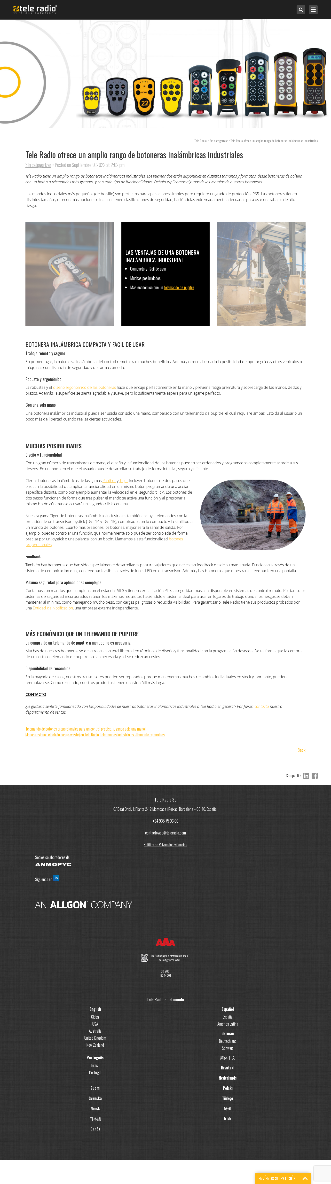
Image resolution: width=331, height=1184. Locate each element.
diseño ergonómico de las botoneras (84, 387)
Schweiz (227, 1048)
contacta (261, 706)
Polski (228, 1088)
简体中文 (228, 1057)
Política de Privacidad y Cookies (165, 845)
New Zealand (95, 1045)
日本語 (95, 1119)
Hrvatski (227, 1068)
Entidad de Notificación (53, 608)
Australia (95, 1031)
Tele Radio (201, 140)
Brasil (95, 1065)
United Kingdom (95, 1038)
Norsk (95, 1108)
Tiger (123, 480)
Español (228, 1009)
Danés (95, 1129)
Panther (109, 480)
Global (95, 1017)
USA (95, 1024)
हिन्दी (227, 1108)
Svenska (95, 1098)
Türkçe (227, 1098)
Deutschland (227, 1041)
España (228, 1017)
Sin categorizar (38, 164)
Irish (227, 1119)
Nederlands (228, 1078)
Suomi (95, 1088)
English (95, 1009)
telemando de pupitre (179, 287)
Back (302, 750)
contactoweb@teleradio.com (165, 833)
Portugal (95, 1072)
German (227, 1033)
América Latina (227, 1024)
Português (95, 1057)
